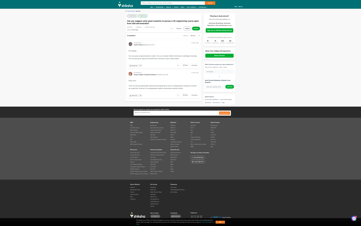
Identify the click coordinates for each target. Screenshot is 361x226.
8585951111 (156, 216)
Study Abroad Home (175, 152)
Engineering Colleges (156, 130)
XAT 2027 (152, 169)
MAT (131, 139)
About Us (132, 187)
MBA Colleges (133, 130)
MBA (131, 125)
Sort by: (185, 35)
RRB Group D (214, 125)
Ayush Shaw (138, 45)
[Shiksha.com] (126, 4)
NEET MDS (173, 132)
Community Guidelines (211, 99)
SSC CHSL (213, 142)
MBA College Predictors (136, 144)
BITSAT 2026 (153, 173)
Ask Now (229, 86)
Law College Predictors (136, 164)
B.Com (192, 127)
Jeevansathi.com (154, 199)
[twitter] (201, 216)
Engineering (143, 16)
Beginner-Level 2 (149, 45)
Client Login (173, 187)
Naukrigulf (153, 194)
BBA (192, 132)
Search (210, 3)
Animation (193, 125)
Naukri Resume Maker (156, 192)
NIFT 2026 (153, 164)
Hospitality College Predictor (137, 166)
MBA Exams (133, 135)
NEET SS (172, 130)
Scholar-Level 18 (162, 74)
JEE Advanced (154, 137)
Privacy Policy (204, 222)
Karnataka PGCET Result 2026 (158, 152)
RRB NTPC (214, 127)
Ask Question (224, 113)
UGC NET (213, 135)
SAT (171, 166)
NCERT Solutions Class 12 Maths (138, 171)
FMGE (172, 137)
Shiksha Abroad (154, 204)
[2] (353, 218)
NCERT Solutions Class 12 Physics (139, 173)
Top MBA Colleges (135, 127)
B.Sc (192, 130)
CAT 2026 (152, 157)
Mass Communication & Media (198, 144)
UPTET (212, 132)
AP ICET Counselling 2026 (157, 155)
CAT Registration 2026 (156, 159)
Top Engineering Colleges (157, 127)
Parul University (154, 162)
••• (172, 28)
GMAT (172, 164)
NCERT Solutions (134, 169)
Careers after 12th (134, 152)
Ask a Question (134, 157)
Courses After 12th (135, 155)
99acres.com (153, 196)
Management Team (135, 189)
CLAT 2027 (153, 166)
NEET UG (172, 125)
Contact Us (133, 199)
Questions (208, 102)
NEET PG (172, 127)
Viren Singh (135, 30)
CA (191, 135)
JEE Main (152, 135)
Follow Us (194, 213)
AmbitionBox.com (154, 201)
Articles (132, 162)
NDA (212, 146)
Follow (187, 28)
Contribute (173, 213)
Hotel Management (195, 139)
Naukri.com (153, 189)
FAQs (131, 196)
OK (220, 222)
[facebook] (198, 216)
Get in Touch (154, 213)
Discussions (216, 102)
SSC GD (213, 144)
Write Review (176, 216)
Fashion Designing (195, 137)
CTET (212, 130)
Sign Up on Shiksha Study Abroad (219, 30)
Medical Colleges (174, 144)
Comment (194, 65)
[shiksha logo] (138, 215)
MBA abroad (173, 157)
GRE (171, 162)
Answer (196, 28)
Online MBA (133, 142)
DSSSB (213, 137)
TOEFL (172, 171)
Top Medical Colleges (176, 142)
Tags (223, 102)
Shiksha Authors (134, 194)
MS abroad (173, 159)
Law (192, 142)
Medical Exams (174, 146)
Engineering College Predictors (158, 139)
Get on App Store (199, 161)
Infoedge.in (153, 187)
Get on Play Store (198, 157)
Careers (132, 192)
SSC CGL (213, 139)
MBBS (192, 146)
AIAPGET (172, 139)
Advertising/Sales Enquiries (177, 189)
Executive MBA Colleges (136, 132)
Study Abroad (132, 16)
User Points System (226, 99)
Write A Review (219, 55)
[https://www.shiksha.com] (126, 11)
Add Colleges (173, 192)
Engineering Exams (155, 132)
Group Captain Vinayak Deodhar (145, 74)
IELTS (171, 169)
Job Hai (152, 206)
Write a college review (135, 159)
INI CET (172, 135)
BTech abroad (174, 155)
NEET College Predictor (156, 171)
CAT (131, 137)
